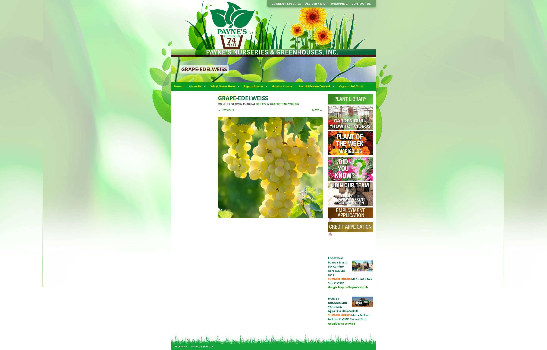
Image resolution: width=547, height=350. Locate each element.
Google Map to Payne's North (348, 287)
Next (317, 110)
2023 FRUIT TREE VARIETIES (284, 103)
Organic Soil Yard (351, 86)
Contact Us (361, 4)
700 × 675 (261, 103)
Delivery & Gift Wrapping (326, 4)
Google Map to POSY (341, 323)
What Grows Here (222, 86)
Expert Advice (253, 86)
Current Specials (286, 4)
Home (178, 86)
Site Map (181, 346)
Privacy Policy (202, 346)
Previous (226, 110)
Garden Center (282, 86)
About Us (195, 86)
